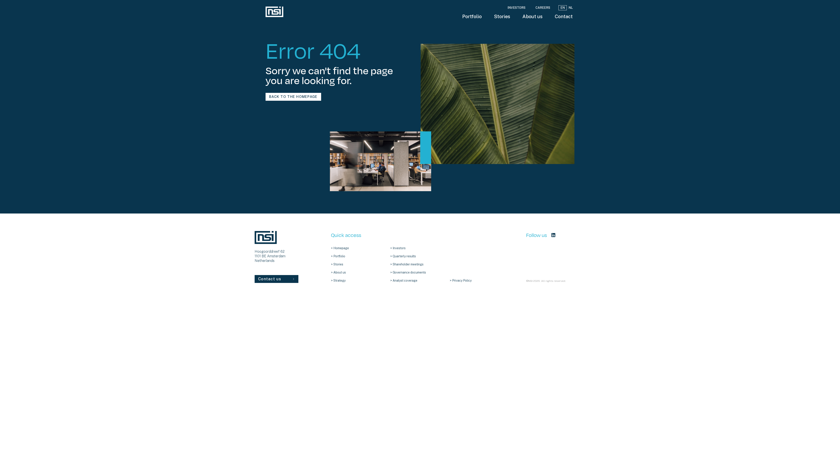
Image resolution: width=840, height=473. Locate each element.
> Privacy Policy (461, 280)
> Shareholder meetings (407, 264)
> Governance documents (408, 272)
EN (562, 7)
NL (571, 7)
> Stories (337, 264)
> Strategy (338, 280)
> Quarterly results (403, 256)
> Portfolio (338, 256)
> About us (338, 272)
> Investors (398, 248)
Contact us (269, 279)
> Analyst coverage (403, 280)
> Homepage (340, 248)
